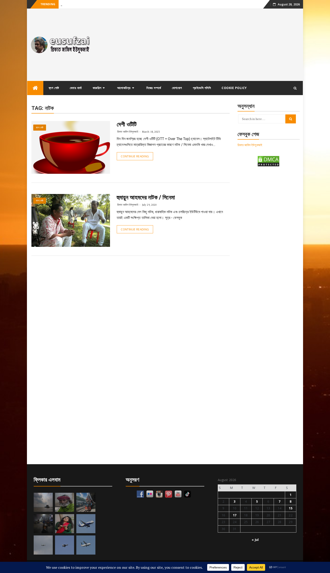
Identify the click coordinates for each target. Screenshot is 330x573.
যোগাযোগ (177, 88)
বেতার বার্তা (76, 88)
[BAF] (43, 545)
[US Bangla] (85, 545)
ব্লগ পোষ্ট (54, 88)
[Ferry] (43, 502)
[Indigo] (85, 523)
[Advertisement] (199, 44)
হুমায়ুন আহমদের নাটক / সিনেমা (146, 197)
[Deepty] (64, 523)
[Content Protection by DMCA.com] (268, 161)
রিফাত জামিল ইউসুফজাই (127, 131)
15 (290, 508)
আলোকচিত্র (124, 88)
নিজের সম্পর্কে (153, 88)
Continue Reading (135, 156)
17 (234, 515)
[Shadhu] (64, 502)
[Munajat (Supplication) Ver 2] (85, 502)
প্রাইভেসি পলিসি (202, 88)
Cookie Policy (234, 88)
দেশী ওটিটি (126, 124)
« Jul (255, 539)
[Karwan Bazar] (43, 523)
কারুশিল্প (97, 88)
